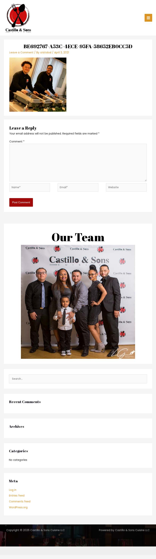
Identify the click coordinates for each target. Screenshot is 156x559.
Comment (17, 141)
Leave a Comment (21, 52)
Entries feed (17, 495)
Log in (12, 490)
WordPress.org (18, 507)
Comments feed (19, 501)
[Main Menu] (148, 18)
